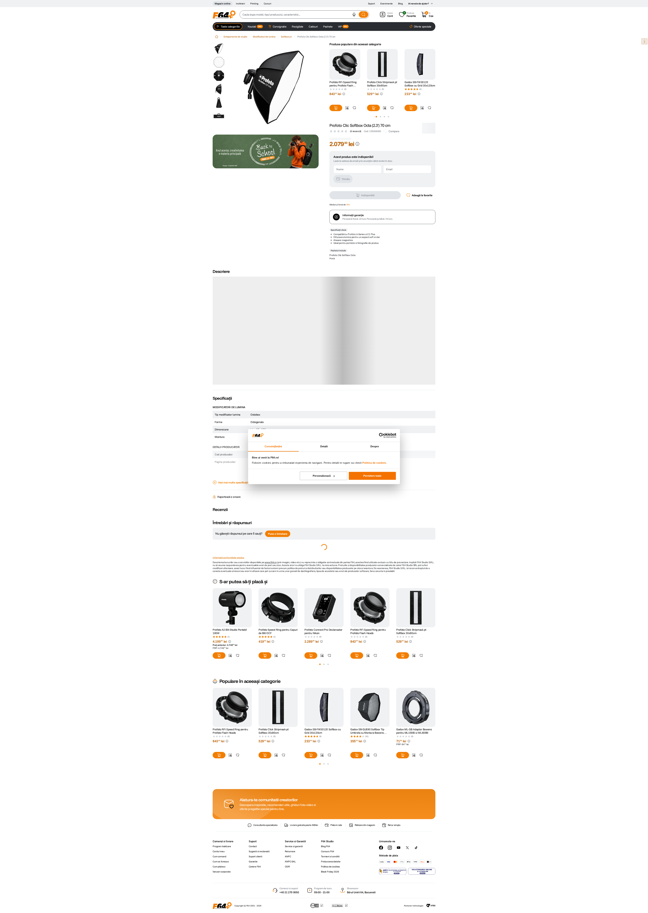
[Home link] (217, 37)
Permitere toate (372, 475)
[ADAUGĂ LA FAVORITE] (354, 108)
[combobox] (304, 14)
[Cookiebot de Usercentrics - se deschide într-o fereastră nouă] (381, 435)
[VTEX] (430, 905)
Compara (393, 131)
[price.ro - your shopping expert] (325, 905)
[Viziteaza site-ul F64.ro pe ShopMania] (337, 905)
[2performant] (350, 905)
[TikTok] (416, 848)
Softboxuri (286, 36)
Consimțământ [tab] (273, 446)
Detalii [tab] (324, 446)
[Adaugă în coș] (335, 108)
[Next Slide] (435, 64)
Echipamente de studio (235, 36)
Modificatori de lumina (264, 36)
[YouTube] (399, 848)
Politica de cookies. (374, 462)
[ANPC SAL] (392, 871)
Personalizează (322, 475)
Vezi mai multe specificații (233, 465)
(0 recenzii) (355, 131)
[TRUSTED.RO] (314, 905)
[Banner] (266, 151)
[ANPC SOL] (421, 871)
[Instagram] (390, 848)
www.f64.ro (271, 545)
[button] (354, 14)
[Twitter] (407, 848)
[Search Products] (363, 14)
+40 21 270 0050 (289, 892)
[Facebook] (381, 848)
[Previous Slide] (329, 64)
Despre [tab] (374, 446)
